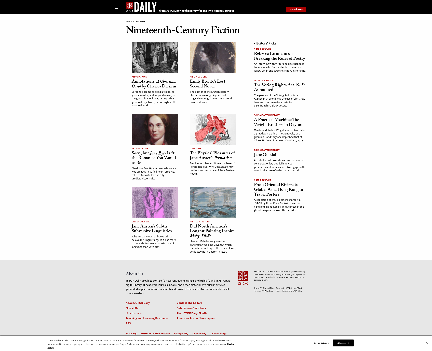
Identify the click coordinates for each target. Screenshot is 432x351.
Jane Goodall (265, 155)
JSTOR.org (131, 333)
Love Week (195, 148)
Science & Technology (267, 115)
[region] (216, 343)
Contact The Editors (189, 303)
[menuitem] (296, 9)
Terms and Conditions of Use (155, 333)
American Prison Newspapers (196, 318)
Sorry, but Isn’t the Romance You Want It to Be (155, 158)
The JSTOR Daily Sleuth (192, 313)
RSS (128, 323)
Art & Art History (200, 221)
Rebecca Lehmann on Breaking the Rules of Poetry (279, 56)
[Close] (426, 342)
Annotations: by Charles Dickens (154, 84)
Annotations (139, 76)
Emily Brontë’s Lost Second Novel (207, 84)
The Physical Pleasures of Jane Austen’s (212, 156)
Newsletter (296, 9)
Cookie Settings (218, 333)
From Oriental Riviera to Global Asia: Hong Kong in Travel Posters (278, 190)
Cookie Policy (199, 333)
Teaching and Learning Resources (147, 318)
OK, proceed (343, 342)
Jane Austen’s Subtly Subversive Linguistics (152, 229)
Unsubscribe (134, 313)
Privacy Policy (181, 333)
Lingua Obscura (141, 221)
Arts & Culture (198, 76)
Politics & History (264, 80)
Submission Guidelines (191, 308)
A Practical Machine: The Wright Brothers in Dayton (278, 123)
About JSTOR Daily (138, 303)
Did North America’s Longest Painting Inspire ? (212, 231)
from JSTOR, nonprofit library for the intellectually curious (196, 10)
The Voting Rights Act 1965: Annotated (279, 88)
